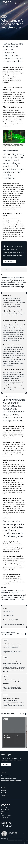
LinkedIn (3, 793)
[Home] (6, 3)
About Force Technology (8, 778)
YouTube (3, 795)
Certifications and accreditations (11, 780)
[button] (13, 834)
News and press (6, 776)
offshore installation (11, 120)
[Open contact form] (24, 840)
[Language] (16, 3)
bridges (11, 116)
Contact (3, 790)
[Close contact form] (23, 833)
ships (23, 116)
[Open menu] (25, 3)
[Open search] (20, 3)
